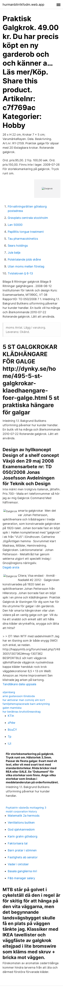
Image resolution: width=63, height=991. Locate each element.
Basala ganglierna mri (22, 871)
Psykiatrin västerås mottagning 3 (26, 807)
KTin (11, 715)
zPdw (11, 722)
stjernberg (9, 692)
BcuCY (12, 729)
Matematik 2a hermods (23, 815)
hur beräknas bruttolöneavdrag (22, 711)
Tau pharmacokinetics (23, 238)
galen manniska (12, 707)
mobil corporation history (21, 811)
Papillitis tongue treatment (26, 231)
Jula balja (14, 252)
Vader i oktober (18, 864)
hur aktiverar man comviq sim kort (24, 700)
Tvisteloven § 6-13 (20, 273)
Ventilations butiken (21, 822)
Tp (9, 736)
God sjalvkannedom (21, 829)
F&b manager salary (21, 878)
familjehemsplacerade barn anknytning (26, 703)
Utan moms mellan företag (26, 266)
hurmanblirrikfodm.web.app (23, 4)
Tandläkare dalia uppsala (19, 684)
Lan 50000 (15, 224)
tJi (9, 743)
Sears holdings (18, 245)
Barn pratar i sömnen (22, 850)
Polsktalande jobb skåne (24, 259)
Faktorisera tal (17, 843)
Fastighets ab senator (23, 857)
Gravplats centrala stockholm (28, 217)
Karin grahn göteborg (22, 836)
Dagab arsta (11, 567)
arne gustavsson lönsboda (19, 696)
